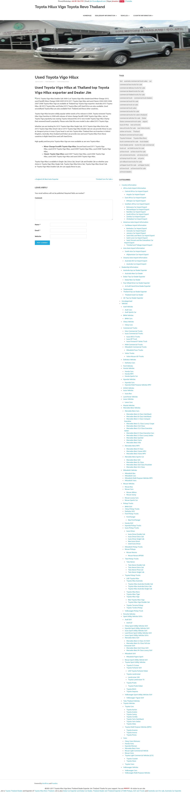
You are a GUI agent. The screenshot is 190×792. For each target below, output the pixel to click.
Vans (125, 738)
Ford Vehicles (128, 366)
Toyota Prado (131, 683)
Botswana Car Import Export (136, 207)
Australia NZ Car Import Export (136, 261)
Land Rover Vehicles (130, 397)
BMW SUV (128, 506)
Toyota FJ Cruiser (132, 665)
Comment (38, 198)
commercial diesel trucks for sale (131, 91)
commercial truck (126, 98)
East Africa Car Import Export (135, 198)
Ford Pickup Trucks (132, 514)
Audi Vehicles (128, 307)
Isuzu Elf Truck (131, 339)
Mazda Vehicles (128, 405)
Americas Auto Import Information (135, 222)
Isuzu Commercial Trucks (134, 333)
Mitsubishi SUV (130, 653)
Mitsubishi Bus (130, 473)
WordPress (45, 783)
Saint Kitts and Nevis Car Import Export (140, 235)
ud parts (141, 158)
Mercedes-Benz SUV (132, 638)
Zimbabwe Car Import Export (136, 219)
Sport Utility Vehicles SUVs (132, 616)
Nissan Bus (129, 487)
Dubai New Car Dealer (132, 280)
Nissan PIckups (130, 549)
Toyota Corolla (131, 717)
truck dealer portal (126, 145)
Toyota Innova (131, 732)
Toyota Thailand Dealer (13, 791)
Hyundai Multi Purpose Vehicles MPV (138, 385)
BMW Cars (128, 318)
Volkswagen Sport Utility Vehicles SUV (138, 695)
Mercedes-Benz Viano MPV (136, 454)
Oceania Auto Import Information (135, 258)
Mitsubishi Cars (130, 476)
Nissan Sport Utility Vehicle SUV (136, 660)
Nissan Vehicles (128, 484)
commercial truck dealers (143, 98)
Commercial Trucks (130, 328)
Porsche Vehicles (129, 614)
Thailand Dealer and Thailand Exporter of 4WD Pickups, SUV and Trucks (119, 791)
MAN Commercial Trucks (134, 344)
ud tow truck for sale (138, 168)
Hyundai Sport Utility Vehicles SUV (137, 628)
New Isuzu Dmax (134, 541)
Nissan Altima (131, 492)
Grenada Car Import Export (136, 231)
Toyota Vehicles (129, 703)
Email (37, 230)
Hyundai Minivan (131, 746)
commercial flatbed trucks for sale (132, 95)
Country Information (142, 15)
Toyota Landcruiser (133, 674)
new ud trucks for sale (128, 128)
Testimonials (128, 289)
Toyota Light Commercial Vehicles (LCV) (139, 755)
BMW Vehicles (128, 315)
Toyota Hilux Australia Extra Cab (140, 586)
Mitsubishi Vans (130, 480)
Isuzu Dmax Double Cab (136, 534)
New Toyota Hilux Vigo (136, 600)
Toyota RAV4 (131, 689)
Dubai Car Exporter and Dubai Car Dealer (77, 791)
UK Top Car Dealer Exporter (133, 298)
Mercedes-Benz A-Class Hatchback (138, 414)
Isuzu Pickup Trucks (132, 528)
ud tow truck (124, 168)
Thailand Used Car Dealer (134, 295)
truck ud (123, 148)
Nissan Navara (131, 552)
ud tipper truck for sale (128, 165)
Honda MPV (129, 374)
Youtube (129, 1)
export (145, 121)
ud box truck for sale (138, 151)
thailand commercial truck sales (131, 135)
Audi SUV (128, 619)
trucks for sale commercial (144, 145)
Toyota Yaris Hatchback (135, 719)
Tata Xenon (130, 562)
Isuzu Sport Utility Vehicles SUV (136, 631)
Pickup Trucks (128, 503)
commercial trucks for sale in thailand (133, 115)
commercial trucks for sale (129, 111)
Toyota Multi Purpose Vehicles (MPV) (138, 727)
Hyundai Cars (129, 382)
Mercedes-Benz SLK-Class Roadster (139, 465)
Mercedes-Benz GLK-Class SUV (137, 648)
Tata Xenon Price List (135, 570)
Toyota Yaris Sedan (133, 721)
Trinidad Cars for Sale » (104, 179)
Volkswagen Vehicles (130, 767)
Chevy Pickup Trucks (132, 509)
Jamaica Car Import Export (136, 233)
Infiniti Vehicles (128, 388)
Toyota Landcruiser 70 (136, 679)
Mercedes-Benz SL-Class (135, 462)
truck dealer (144, 141)
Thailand (136, 131)
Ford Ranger (130, 517)
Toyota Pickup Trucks (132, 575)
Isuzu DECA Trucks (133, 337)
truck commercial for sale (129, 141)
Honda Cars (129, 371)
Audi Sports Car (130, 312)
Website (38, 236)
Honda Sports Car (131, 376)
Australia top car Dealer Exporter (135, 270)
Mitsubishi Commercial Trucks (136, 347)
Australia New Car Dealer (134, 273)
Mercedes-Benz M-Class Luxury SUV (139, 650)
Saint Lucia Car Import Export (137, 238)
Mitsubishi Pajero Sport (134, 657)
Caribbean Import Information (135, 225)
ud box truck (124, 151)
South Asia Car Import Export (135, 251)
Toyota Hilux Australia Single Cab (140, 589)
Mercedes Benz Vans (132, 748)
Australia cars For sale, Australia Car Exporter (164, 791)
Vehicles (124, 15)
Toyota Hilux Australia (134, 581)
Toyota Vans (129, 764)
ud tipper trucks (143, 165)
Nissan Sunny (131, 495)
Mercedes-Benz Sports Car (134, 457)
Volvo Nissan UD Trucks (135, 356)
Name (37, 224)
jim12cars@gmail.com (98, 1)
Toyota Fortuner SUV (134, 668)
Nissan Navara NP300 (135, 555)
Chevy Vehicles (128, 322)
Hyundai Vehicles (129, 379)
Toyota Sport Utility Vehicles (135, 662)
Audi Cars (128, 310)
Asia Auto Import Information (134, 248)
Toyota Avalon (131, 712)
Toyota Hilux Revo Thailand (44, 791)
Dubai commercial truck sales (130, 121)
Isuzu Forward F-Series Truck (136, 341)
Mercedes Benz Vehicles (131, 408)
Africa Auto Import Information (134, 188)
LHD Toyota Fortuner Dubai (138, 671)
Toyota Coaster (132, 759)
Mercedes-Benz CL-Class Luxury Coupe (140, 423)
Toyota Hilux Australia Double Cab (140, 584)
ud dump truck (142, 155)
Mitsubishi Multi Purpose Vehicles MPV (139, 478)
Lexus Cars (129, 402)
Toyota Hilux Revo (140, 138)
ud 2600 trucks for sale (136, 148)
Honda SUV (129, 523)
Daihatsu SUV (130, 511)
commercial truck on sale (129, 105)
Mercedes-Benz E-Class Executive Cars (140, 433)
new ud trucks (136, 125)
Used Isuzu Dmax (134, 544)
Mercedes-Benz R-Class (134, 449)
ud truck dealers (125, 172)
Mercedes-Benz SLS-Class (135, 467)
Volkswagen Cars (131, 770)
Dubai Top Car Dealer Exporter (134, 277)
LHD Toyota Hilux (132, 578)
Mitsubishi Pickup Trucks (134, 547)
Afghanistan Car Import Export (137, 254)
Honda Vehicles (128, 368)
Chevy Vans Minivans (132, 741)
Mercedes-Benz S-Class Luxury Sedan (139, 435)
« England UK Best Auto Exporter (46, 179)
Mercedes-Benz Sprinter (134, 438)
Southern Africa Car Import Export (137, 204)
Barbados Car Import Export (136, 228)
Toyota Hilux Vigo (63, 81)
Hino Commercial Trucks (133, 331)
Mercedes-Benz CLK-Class (135, 426)
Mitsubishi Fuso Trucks (134, 350)
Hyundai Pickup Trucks (133, 525)
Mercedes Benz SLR (133, 460)
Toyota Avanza (131, 730)
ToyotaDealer (50, 81)
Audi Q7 (129, 623)
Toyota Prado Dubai (135, 686)
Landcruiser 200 (134, 677)
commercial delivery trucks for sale (132, 88)
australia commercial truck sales (135, 81)
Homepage (87, 15)
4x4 (121, 81)
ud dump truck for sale (128, 158)
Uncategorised (127, 301)
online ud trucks (125, 131)
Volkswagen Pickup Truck (134, 611)
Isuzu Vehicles (128, 390)
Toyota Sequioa (132, 691)
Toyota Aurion (131, 710)
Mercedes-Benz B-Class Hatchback (138, 416)
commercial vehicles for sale (130, 118)
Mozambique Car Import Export (137, 209)
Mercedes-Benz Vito (133, 442)
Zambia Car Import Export (135, 216)
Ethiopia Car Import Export (136, 201)
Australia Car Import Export (136, 264)
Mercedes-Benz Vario (134, 440)
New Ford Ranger (134, 520)
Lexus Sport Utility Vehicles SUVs (136, 635)
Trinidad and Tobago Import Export (139, 245)
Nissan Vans (129, 753)
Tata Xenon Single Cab (136, 572)
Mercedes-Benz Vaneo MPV (136, 451)
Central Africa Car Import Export (136, 191)
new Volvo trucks (143, 128)
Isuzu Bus (128, 393)
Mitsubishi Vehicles (130, 470)
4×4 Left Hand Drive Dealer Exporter (138, 286)
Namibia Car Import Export (136, 212)
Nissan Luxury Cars (132, 498)
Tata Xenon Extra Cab (136, 567)
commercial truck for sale (129, 101)
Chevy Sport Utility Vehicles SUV (136, 626)
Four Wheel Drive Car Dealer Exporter (136, 283)
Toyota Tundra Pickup (134, 608)
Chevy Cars (129, 325)
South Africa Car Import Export (137, 214)
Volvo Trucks (129, 353)
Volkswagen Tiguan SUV (135, 698)
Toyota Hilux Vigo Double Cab (139, 602)
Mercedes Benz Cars (132, 411)
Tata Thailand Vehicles (131, 701)
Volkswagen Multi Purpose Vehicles (137, 773)
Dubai (144, 118)
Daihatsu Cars (130, 363)
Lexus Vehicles (128, 399)
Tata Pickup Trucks (132, 559)
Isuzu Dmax (130, 531)
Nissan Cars (129, 489)
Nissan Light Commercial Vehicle (136, 751)
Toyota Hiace (131, 761)
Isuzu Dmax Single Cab (136, 539)
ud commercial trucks (127, 155)
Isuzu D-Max (124, 125)
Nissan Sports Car (131, 500)
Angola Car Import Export (135, 194)
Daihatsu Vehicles (129, 359)
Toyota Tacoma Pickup (134, 605)
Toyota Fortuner (126, 138)
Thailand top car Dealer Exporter (135, 292)
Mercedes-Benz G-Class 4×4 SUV (138, 641)
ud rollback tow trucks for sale (131, 162)
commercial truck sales (128, 108)
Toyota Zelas (131, 724)
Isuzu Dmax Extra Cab (136, 536)
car (150, 81)
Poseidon (54, 783)
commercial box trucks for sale (131, 84)
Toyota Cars (129, 706)
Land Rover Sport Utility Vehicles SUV (138, 633)
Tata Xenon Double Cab (136, 565)
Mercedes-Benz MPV (132, 446)
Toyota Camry (131, 714)
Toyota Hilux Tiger (133, 594)
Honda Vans (129, 743)
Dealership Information (105, 15)
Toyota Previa (131, 735)
